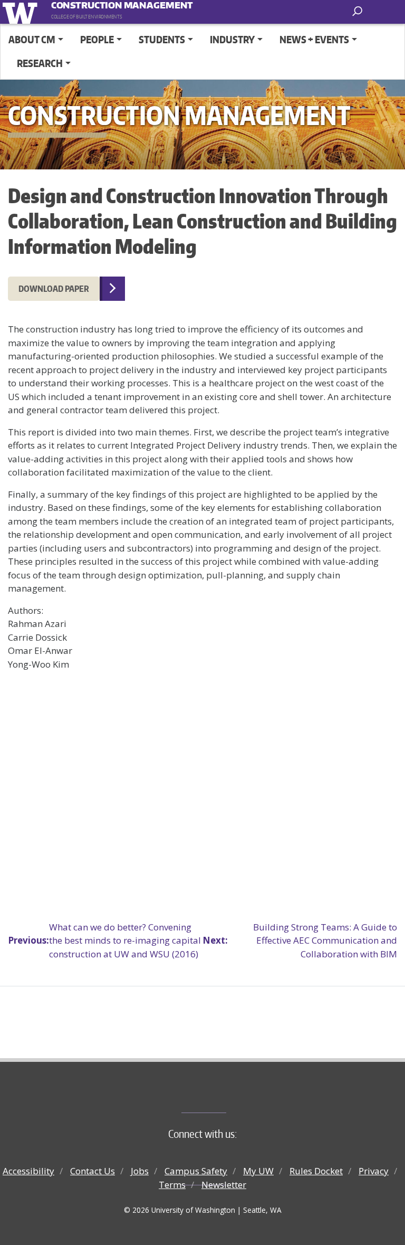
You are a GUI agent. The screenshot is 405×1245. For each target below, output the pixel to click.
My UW (258, 1171)
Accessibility (28, 1171)
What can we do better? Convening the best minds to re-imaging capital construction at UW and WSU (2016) (104, 940)
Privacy (374, 1171)
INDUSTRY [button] (232, 39)
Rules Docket (316, 1171)
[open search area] (358, 11)
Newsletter (223, 1185)
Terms (172, 1185)
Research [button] (40, 63)
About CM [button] (31, 39)
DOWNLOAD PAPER (53, 288)
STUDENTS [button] (162, 39)
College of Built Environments (224, 1095)
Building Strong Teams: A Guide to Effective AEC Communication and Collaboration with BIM (299, 940)
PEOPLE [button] (97, 39)
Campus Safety (196, 1171)
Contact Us (92, 1171)
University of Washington (22, 12)
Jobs (140, 1171)
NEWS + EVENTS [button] (314, 39)
